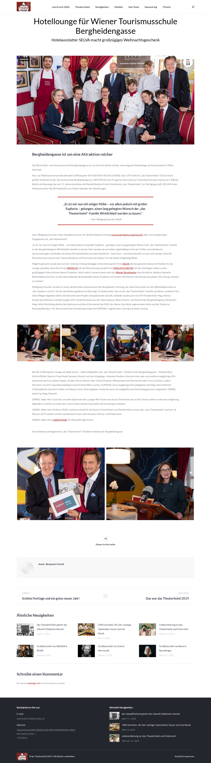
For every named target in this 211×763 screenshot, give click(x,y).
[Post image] (25, 629)
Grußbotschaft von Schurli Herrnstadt (111, 648)
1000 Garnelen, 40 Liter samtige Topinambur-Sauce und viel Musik (114, 629)
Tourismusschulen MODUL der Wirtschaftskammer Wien (46, 729)
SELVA (126, 263)
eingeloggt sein (33, 683)
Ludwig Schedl (60, 419)
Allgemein (24, 59)
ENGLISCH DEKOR (123, 268)
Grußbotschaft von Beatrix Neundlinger (172, 648)
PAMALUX (72, 268)
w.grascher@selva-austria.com (127, 234)
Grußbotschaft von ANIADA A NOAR (52, 648)
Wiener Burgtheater (126, 272)
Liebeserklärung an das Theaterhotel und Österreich (173, 626)
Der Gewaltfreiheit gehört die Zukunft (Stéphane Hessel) (52, 626)
